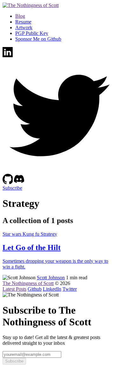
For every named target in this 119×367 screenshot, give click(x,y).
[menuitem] (65, 16)
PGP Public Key (31, 33)
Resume (23, 21)
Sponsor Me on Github (38, 39)
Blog (20, 16)
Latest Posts (14, 289)
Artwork (23, 27)
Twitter (70, 289)
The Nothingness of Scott (28, 283)
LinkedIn (52, 289)
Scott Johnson (51, 277)
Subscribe (12, 188)
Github (35, 289)
